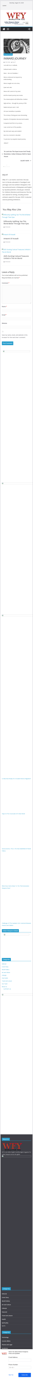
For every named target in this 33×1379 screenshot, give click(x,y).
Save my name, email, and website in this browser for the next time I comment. (15, 336)
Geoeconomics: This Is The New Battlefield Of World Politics (16, 850)
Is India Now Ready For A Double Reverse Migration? (16, 778)
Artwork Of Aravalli (11, 238)
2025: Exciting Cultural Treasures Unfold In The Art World (16, 257)
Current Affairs (6, 1341)
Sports (3, 1326)
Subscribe (25, 1375)
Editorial (4, 964)
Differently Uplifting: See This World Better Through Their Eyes (16, 222)
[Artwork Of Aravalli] (8, 235)
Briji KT (14, 62)
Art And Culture (8, 54)
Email (4, 315)
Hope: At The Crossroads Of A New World (13, 814)
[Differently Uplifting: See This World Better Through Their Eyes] (16, 215)
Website (4, 323)
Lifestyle (4, 975)
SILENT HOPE (24, 161)
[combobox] (12, 1367)
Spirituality (5, 1323)
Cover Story (5, 967)
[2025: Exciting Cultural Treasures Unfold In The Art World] (16, 250)
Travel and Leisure (7, 981)
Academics (5, 1348)
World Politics (5, 969)
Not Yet (11, 1375)
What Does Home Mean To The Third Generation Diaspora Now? (15, 887)
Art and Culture (6, 972)
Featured (4, 1312)
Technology (5, 1337)
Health (4, 1319)
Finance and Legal (7, 1344)
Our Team (4, 984)
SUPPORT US (7, 989)
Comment (5, 283)
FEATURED (5, 978)
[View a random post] (29, 29)
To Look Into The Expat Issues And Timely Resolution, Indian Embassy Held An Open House (17, 154)
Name (4, 306)
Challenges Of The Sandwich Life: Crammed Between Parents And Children (16, 924)
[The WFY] (4, 29)
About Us (4, 986)
